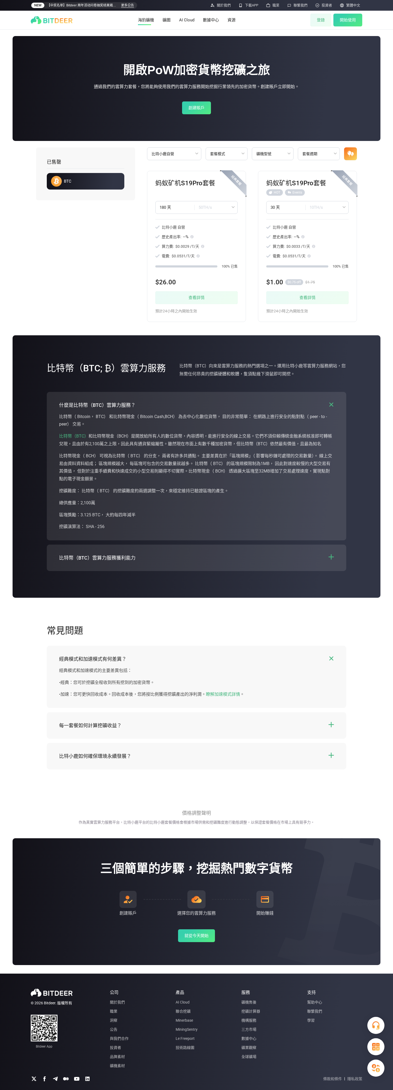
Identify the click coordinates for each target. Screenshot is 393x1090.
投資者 (115, 1047)
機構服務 (248, 1020)
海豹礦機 (146, 20)
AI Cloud (186, 20)
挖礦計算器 (250, 1011)
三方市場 (248, 1029)
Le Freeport (185, 1038)
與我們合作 (119, 1038)
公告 (113, 1029)
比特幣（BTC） (73, 436)
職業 (113, 1011)
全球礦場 (248, 1056)
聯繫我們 (314, 1011)
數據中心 (211, 20)
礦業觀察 (248, 1047)
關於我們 (117, 1002)
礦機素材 (117, 1066)
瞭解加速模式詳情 (223, 694)
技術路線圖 (185, 1047)
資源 (232, 20)
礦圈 (167, 20)
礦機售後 (248, 1002)
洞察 (113, 1020)
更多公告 (127, 5)
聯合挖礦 (183, 1011)
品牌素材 (117, 1056)
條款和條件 (332, 1079)
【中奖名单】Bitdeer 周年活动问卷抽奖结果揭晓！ (82, 5)
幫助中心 (314, 1002)
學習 (311, 1020)
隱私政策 (354, 1079)
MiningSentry (187, 1029)
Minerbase (184, 1020)
